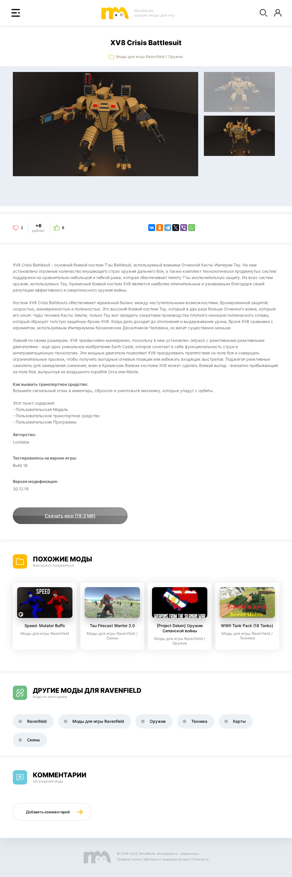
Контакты (201, 859)
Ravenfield (37, 721)
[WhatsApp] (191, 227)
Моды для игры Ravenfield (140, 56)
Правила (123, 859)
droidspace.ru (167, 854)
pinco (137, 859)
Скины (33, 739)
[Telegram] (167, 227)
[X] (175, 227)
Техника (199, 721)
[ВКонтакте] (151, 227)
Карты (239, 721)
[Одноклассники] (159, 227)
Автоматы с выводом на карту (167, 859)
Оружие (175, 56)
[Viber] (183, 227)
